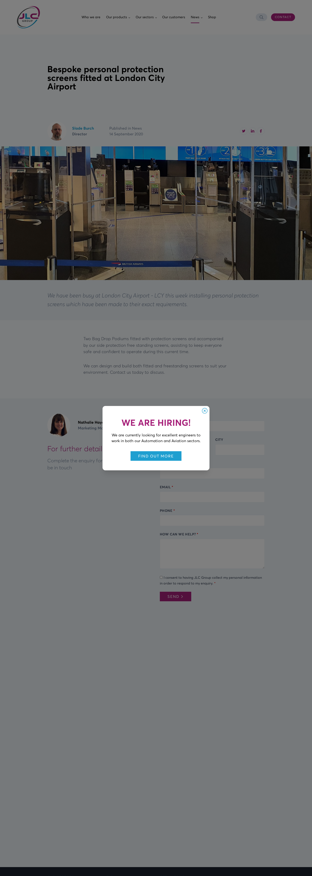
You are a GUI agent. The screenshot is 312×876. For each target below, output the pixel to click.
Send (173, 596)
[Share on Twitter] (243, 131)
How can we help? (178, 534)
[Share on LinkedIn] (252, 131)
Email (165, 487)
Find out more (156, 455)
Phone (166, 510)
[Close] (205, 410)
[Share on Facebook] (261, 131)
